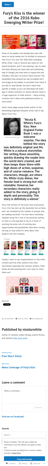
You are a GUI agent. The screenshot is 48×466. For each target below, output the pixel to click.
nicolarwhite (9, 318)
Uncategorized (37, 318)
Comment (38, 407)
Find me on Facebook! (13, 416)
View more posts (20, 338)
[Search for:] (24, 435)
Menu (9, 4)
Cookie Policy (16, 453)
